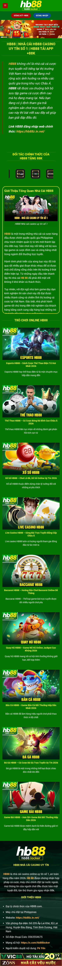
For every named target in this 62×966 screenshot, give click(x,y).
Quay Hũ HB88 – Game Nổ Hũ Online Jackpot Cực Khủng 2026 (31, 649)
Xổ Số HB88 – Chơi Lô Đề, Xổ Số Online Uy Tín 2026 (31, 478)
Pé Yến (41, 948)
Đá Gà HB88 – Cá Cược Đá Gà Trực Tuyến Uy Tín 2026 (31, 762)
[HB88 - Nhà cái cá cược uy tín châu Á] (31, 5)
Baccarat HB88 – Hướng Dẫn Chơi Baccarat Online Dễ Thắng (31, 591)
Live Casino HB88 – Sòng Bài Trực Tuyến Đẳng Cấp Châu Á (31, 534)
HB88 (7, 233)
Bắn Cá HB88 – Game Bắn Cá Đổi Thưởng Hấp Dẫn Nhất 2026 (31, 706)
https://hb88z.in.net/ (30, 131)
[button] (5, 5)
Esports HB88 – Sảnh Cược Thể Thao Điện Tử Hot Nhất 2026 (31, 364)
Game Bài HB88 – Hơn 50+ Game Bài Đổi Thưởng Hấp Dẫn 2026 (31, 818)
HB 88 (24, 277)
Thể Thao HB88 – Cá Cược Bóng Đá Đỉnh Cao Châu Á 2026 (31, 422)
